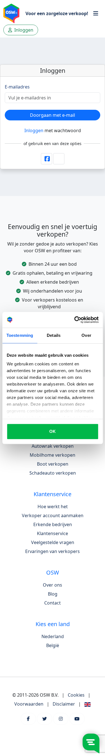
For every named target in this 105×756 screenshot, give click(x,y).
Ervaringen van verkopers (52, 551)
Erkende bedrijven (52, 524)
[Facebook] (28, 719)
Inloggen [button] (23, 30)
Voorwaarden (28, 704)
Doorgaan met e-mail (52, 115)
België (52, 645)
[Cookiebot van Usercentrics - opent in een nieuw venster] (75, 319)
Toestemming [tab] (19, 335)
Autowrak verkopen (53, 446)
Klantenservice (52, 533)
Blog (52, 594)
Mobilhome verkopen (52, 455)
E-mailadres (17, 87)
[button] (58, 158)
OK (52, 431)
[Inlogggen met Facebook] (46, 158)
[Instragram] (60, 719)
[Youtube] (77, 719)
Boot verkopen (52, 464)
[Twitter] (44, 719)
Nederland (52, 636)
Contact (52, 603)
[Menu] (96, 13)
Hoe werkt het (53, 506)
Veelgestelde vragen (52, 542)
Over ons (52, 585)
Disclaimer (64, 704)
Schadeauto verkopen (52, 473)
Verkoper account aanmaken (52, 515)
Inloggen (33, 130)
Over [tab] (86, 335)
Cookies (76, 695)
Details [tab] (53, 335)
